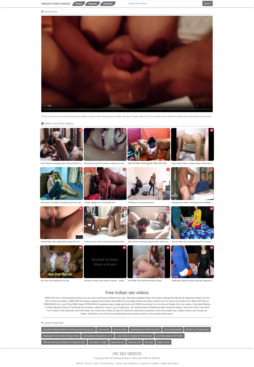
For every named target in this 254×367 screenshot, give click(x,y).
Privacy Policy (107, 363)
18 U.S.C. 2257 (91, 363)
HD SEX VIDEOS (127, 353)
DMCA (79, 363)
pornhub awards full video (169, 335)
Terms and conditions (127, 363)
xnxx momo (104, 329)
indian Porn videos (149, 363)
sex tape (149, 342)
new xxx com (134, 342)
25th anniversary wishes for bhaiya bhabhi (64, 342)
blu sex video (120, 329)
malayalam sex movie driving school (61, 335)
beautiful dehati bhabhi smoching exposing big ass (68, 329)
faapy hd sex (163, 342)
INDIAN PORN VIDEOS (55, 3)
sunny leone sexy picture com (98, 335)
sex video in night (98, 342)
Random (107, 3)
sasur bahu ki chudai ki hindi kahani (134, 335)
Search (207, 3)
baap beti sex (117, 342)
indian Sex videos (169, 363)
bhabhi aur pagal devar (197, 329)
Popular (93, 3)
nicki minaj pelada (173, 329)
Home (79, 3)
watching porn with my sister (145, 329)
